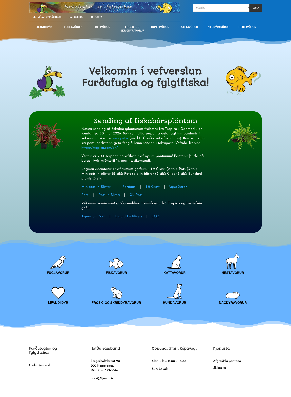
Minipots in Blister (96, 187)
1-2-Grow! (153, 187)
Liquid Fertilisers (128, 216)
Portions (128, 187)
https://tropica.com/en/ (99, 148)
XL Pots (136, 195)
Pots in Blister (109, 195)
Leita (255, 7)
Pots (84, 195)
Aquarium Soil (93, 216)
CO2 (155, 216)
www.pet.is (120, 138)
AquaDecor (177, 187)
